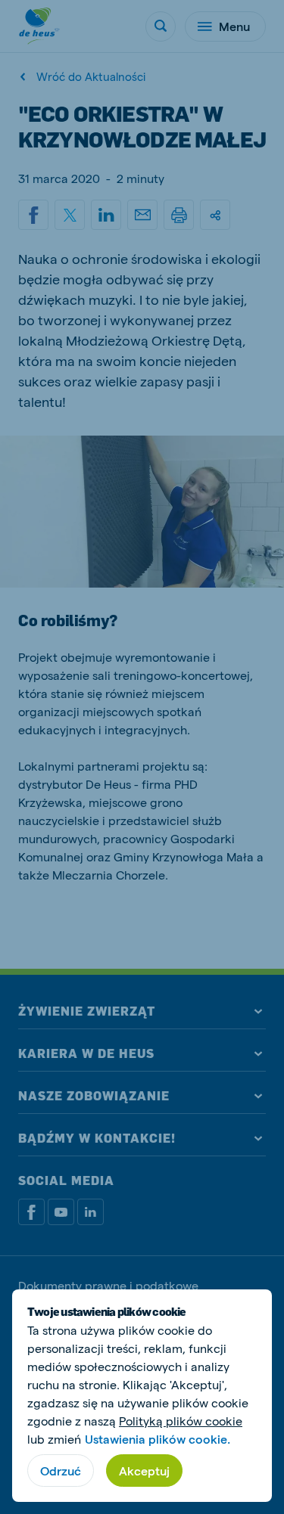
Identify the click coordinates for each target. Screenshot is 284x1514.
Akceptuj (144, 1470)
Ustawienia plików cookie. (157, 1439)
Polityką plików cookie (180, 1420)
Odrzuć (60, 1470)
